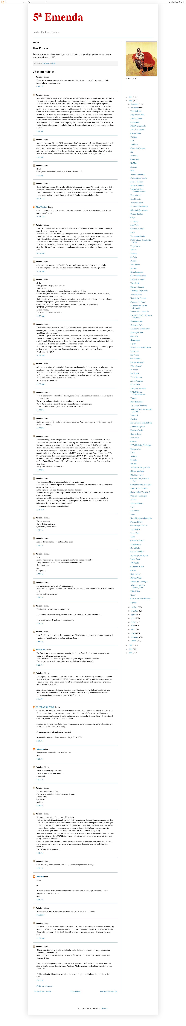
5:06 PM (39, 805)
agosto (133, 614)
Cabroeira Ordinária (138, 275)
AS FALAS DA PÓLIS (45, 707)
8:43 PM (39, 899)
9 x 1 (132, 507)
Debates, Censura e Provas (140, 347)
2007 (131, 645)
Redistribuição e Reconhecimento (137, 190)
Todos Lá (134, 415)
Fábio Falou (135, 591)
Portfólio (133, 460)
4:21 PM (39, 759)
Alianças (133, 456)
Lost (132, 140)
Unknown (40, 749)
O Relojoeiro (135, 358)
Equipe (133, 343)
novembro (135, 107)
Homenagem (135, 340)
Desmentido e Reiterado (139, 311)
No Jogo (133, 167)
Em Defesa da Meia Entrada (141, 422)
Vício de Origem (136, 202)
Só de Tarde (135, 384)
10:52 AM (40, 316)
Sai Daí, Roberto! (137, 362)
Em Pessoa (134, 354)
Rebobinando (135, 544)
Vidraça (133, 398)
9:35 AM (39, 175)
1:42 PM (39, 545)
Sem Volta (134, 225)
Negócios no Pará (137, 114)
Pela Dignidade (136, 321)
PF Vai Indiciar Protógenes (140, 445)
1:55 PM (39, 574)
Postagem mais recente (42, 991)
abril (133, 629)
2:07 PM (39, 623)
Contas (133, 570)
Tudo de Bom (135, 111)
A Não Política (136, 294)
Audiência (134, 144)
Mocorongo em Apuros (139, 555)
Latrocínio (134, 351)
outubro (134, 607)
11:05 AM (40, 384)
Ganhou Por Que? (137, 551)
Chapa (132, 217)
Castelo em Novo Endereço (140, 598)
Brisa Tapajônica (136, 401)
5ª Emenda (58, 16)
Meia (132, 170)
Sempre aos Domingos (139, 581)
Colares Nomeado (137, 540)
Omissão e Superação (138, 495)
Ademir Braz (41, 649)
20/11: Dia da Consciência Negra (140, 241)
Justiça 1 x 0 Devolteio (139, 488)
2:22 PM (39, 665)
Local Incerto (135, 199)
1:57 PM (39, 597)
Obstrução (134, 336)
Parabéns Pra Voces (137, 302)
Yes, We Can (135, 529)
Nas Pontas (134, 373)
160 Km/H (134, 562)
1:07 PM (39, 530)
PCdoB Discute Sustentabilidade (137, 393)
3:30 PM (39, 699)
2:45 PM (39, 980)
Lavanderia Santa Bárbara (140, 328)
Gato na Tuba (135, 434)
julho (133, 618)
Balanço (133, 260)
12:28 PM (40, 470)
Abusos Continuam (137, 174)
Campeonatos (135, 448)
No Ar (132, 595)
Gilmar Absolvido (137, 471)
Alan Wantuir (41, 206)
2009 (131, 97)
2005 (131, 652)
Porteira (133, 253)
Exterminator (135, 195)
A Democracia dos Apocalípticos (137, 586)
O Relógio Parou (136, 475)
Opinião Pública (136, 213)
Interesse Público (137, 185)
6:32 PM (39, 853)
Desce (132, 514)
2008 (131, 100)
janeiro (134, 640)
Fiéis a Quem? (135, 366)
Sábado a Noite (136, 118)
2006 (131, 649)
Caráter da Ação (136, 325)
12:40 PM (40, 509)
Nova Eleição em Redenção (141, 518)
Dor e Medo (135, 548)
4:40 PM (39, 779)
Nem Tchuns (135, 574)
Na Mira (133, 163)
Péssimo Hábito (136, 522)
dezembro (135, 104)
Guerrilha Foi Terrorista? (140, 492)
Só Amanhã (134, 122)
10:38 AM (40, 253)
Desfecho (134, 155)
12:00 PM (40, 410)
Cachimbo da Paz (137, 566)
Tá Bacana (134, 221)
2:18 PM (39, 641)
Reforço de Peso (136, 503)
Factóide (133, 137)
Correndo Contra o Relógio (140, 484)
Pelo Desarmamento (138, 125)
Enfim (132, 536)
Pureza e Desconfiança (139, 206)
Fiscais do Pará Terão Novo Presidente (141, 316)
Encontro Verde (136, 430)
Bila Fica (133, 463)
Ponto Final (134, 533)
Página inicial (76, 991)
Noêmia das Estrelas (138, 298)
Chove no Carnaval (137, 148)
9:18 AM (39, 86)
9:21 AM (39, 131)
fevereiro (134, 637)
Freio (132, 232)
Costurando (134, 159)
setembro (134, 610)
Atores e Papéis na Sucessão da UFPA (141, 410)
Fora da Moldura (136, 181)
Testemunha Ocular (137, 236)
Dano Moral (135, 264)
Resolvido (134, 369)
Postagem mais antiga (108, 991)
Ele (131, 152)
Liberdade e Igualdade (139, 290)
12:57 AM (40, 938)
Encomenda (134, 510)
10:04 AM (40, 198)
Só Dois (133, 257)
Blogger (104, 1008)
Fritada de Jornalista (138, 388)
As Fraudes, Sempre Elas (140, 467)
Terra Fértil (134, 283)
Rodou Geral (135, 559)
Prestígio (133, 419)
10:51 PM (40, 915)
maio (133, 625)
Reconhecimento (136, 272)
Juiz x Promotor (136, 381)
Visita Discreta (136, 377)
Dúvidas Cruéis (136, 577)
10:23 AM (40, 216)
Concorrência (135, 133)
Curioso (133, 441)
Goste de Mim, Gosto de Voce (139, 479)
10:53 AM (40, 355)
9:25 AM (39, 157)
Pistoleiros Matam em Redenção (138, 306)
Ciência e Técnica (137, 287)
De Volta (133, 268)
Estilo (132, 452)
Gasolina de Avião (137, 228)
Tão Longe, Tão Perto (138, 405)
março (133, 633)
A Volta (133, 499)
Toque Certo (135, 246)
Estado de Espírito (137, 426)
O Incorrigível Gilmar (138, 525)
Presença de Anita (137, 279)
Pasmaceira (134, 437)
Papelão (133, 602)
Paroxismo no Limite (138, 178)
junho (133, 622)
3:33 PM (39, 741)
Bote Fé (133, 249)
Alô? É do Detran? (137, 129)
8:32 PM (39, 868)
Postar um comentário (44, 986)
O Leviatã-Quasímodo (138, 210)
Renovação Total (136, 332)
